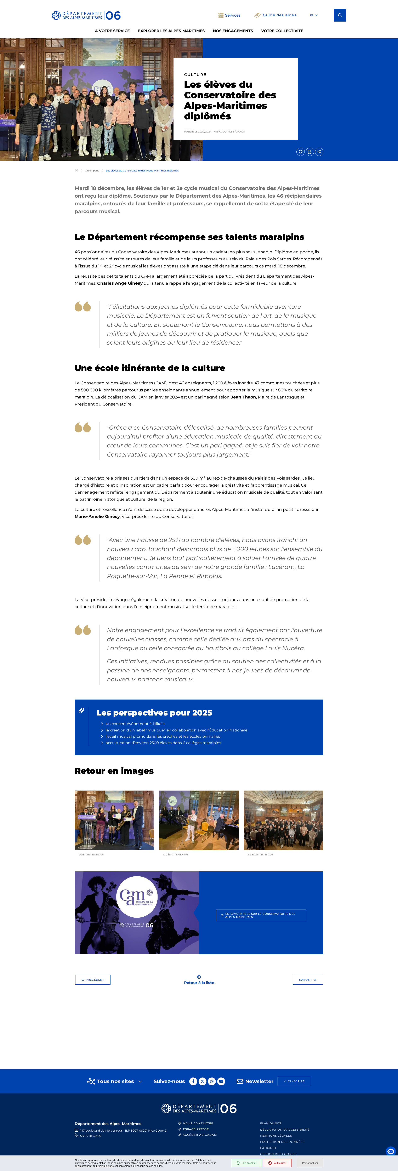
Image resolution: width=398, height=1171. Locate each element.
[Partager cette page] (319, 152)
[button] (340, 15)
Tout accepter (248, 1163)
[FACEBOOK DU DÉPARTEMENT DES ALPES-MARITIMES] (193, 1081)
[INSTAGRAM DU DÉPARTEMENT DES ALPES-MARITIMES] (212, 1081)
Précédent (95, 979)
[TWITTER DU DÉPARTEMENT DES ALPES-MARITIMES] (202, 1081)
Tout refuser (279, 1163)
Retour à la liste (199, 982)
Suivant (305, 979)
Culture (195, 75)
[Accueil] (76, 170)
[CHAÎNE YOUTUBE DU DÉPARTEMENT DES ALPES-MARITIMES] (221, 1081)
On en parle (92, 170)
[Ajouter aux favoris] (300, 152)
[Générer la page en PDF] (310, 152)
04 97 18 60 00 (90, 1136)
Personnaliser (310, 1163)
